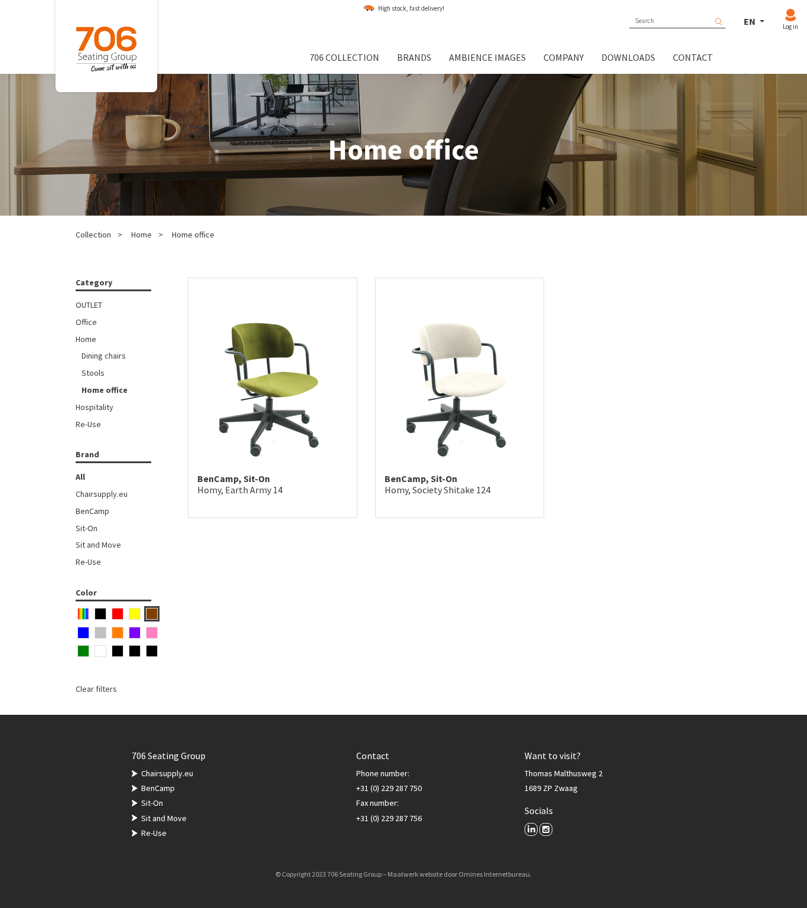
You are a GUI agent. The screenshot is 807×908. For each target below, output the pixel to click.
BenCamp (92, 511)
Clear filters (96, 689)
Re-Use (88, 424)
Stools (93, 372)
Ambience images (487, 57)
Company (564, 57)
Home (141, 234)
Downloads (628, 57)
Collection (93, 234)
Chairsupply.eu (102, 494)
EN (750, 21)
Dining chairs (104, 355)
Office (86, 322)
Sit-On (86, 528)
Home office (193, 234)
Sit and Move (98, 544)
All (80, 476)
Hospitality (94, 407)
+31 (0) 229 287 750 (389, 788)
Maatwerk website (415, 874)
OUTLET (89, 305)
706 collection (344, 57)
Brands (414, 57)
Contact (693, 57)
